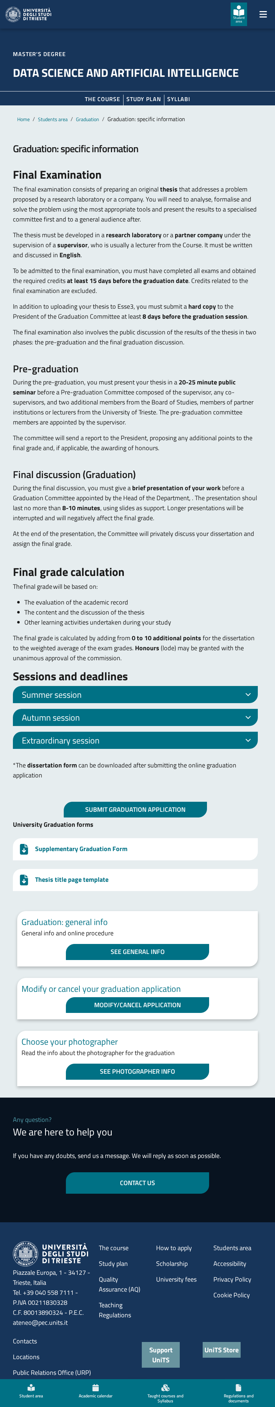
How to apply (174, 1248)
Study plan (143, 99)
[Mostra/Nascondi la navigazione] (263, 14)
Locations (26, 1357)
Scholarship (172, 1263)
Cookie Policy (231, 1295)
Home (23, 119)
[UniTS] (28, 14)
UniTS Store (221, 1349)
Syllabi (178, 99)
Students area (53, 119)
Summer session (52, 694)
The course (102, 99)
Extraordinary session (61, 740)
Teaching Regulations (115, 1310)
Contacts (25, 1341)
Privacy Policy (232, 1279)
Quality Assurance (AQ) (119, 1284)
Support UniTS (161, 1354)
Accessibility (229, 1263)
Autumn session (51, 717)
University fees (176, 1279)
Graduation (87, 119)
